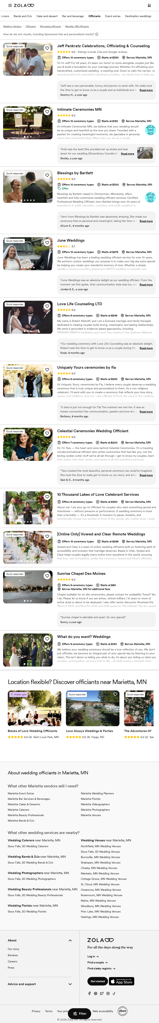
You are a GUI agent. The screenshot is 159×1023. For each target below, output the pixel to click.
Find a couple (95, 962)
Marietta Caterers (18, 809)
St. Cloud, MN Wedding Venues (100, 884)
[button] (47, 48)
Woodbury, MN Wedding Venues (101, 906)
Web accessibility (102, 1011)
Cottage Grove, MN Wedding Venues (104, 878)
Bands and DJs (23, 16)
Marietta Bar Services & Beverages (29, 798)
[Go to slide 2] (27, 73)
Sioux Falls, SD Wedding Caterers (28, 846)
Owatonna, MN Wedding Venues (101, 889)
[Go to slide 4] (30, 200)
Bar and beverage (73, 16)
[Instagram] (108, 994)
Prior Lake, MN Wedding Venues (101, 911)
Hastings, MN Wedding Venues (100, 916)
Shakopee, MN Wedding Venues (100, 862)
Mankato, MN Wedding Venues (100, 873)
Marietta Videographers (95, 804)
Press (11, 967)
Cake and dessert (47, 16)
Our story (13, 949)
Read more (146, 90)
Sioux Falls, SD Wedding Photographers (32, 878)
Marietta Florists (90, 798)
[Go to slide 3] (30, 73)
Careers (12, 961)
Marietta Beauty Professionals (26, 815)
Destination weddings (138, 16)
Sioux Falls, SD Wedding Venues (100, 851)
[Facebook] (89, 994)
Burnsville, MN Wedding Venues (100, 857)
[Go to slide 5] (33, 200)
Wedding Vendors (12, 26)
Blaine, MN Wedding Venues (98, 900)
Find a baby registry (99, 968)
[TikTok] (114, 994)
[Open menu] (10, 5)
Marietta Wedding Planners (97, 793)
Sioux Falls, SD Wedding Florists (27, 911)
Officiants (94, 16)
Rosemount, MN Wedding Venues (101, 895)
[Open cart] (149, 5)
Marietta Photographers (95, 809)
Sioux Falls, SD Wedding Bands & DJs (30, 862)
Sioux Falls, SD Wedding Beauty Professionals (35, 895)
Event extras (112, 16)
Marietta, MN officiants (77, 26)
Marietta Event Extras (21, 793)
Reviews (13, 955)
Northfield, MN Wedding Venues (101, 846)
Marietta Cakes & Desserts (24, 804)
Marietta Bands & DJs (21, 820)
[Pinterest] (96, 994)
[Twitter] (102, 994)
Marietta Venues (91, 815)
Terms (48, 1011)
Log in (91, 956)
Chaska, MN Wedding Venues (99, 868)
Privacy (36, 1011)
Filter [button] (82, 1013)
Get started (98, 981)
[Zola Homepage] (24, 5)
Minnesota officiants (50, 26)
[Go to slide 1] (24, 73)
